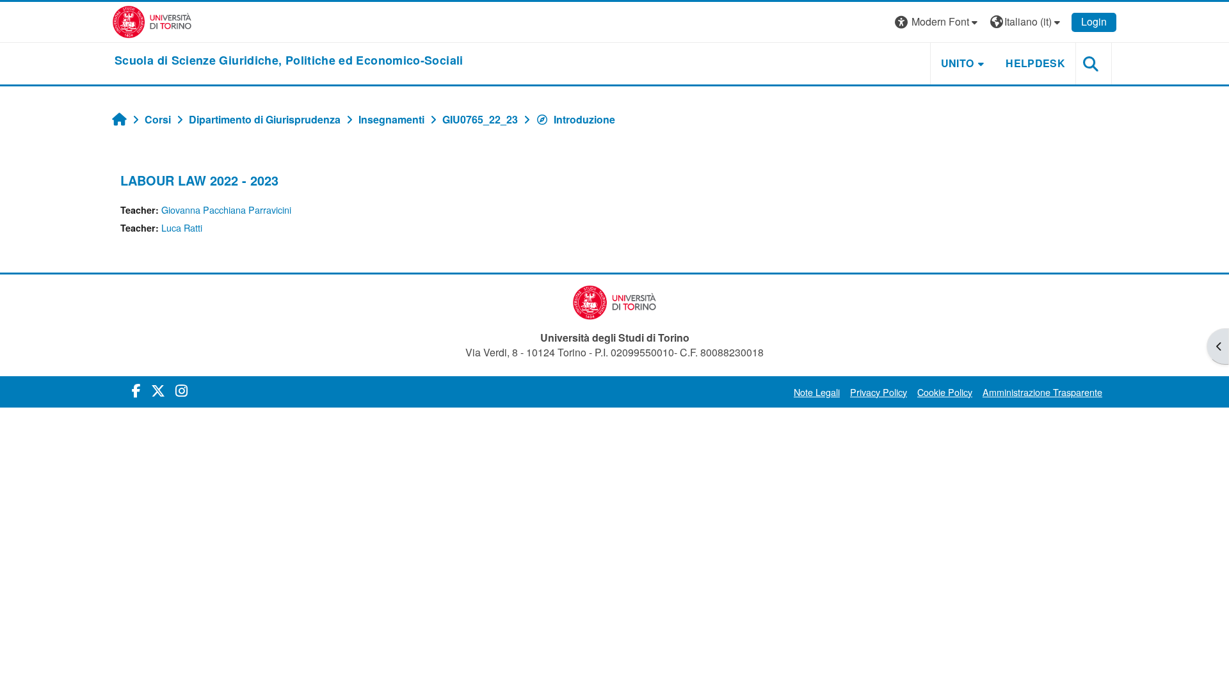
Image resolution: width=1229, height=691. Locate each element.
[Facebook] (136, 390)
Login (1094, 21)
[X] (158, 390)
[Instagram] (181, 390)
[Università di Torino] (152, 20)
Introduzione (584, 119)
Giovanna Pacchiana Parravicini (226, 209)
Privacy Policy (878, 392)
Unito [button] (957, 63)
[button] (938, 22)
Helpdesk (1035, 63)
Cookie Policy (944, 392)
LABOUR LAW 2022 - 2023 (199, 180)
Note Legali (817, 392)
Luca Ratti (181, 227)
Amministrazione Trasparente (1042, 392)
